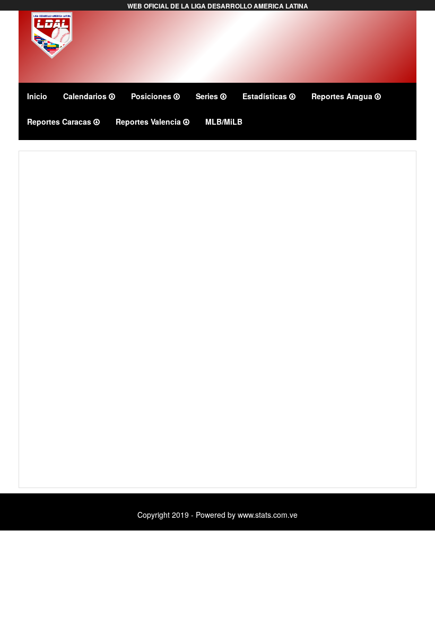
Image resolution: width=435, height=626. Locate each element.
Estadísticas (265, 96)
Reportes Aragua (343, 96)
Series (208, 96)
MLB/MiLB (223, 121)
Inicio (37, 96)
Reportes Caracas (60, 121)
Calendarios (86, 96)
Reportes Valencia (149, 121)
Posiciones (152, 96)
